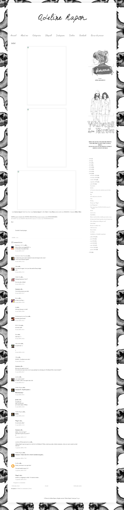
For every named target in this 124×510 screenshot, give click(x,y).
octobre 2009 (93, 179)
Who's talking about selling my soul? (98, 221)
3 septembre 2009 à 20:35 (20, 479)
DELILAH (17, 325)
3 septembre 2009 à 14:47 (20, 470)
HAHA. (92, 188)
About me (24, 35)
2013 (90, 165)
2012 (90, 167)
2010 (90, 171)
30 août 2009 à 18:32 (19, 320)
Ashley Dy (17, 277)
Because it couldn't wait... (95, 225)
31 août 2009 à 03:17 (19, 382)
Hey (91, 194)
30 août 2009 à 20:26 (19, 338)
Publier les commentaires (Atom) (24, 488)
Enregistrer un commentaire (19, 482)
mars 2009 (92, 245)
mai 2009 (92, 241)
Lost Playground (93, 205)
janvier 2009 (93, 249)
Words (91, 210)
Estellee (17, 463)
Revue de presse (97, 35)
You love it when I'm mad (21, 256)
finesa (16, 298)
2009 (90, 173)
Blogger (78, 498)
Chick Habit (92, 223)
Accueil (13, 35)
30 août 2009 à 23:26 (19, 361)
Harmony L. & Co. (19, 245)
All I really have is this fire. (96, 196)
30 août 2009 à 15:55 (19, 284)
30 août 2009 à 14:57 (19, 251)
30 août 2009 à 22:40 (19, 352)
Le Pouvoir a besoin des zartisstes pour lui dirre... (100, 190)
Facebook (82, 35)
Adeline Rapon (18, 387)
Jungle (91, 192)
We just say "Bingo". (94, 203)
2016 (90, 160)
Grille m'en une (93, 227)
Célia (16, 357)
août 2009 (92, 184)
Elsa (16, 334)
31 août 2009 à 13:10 (19, 425)
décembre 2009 (93, 175)
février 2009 (93, 247)
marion (17, 377)
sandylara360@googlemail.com (22, 442)
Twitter (72, 35)
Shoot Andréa (93, 229)
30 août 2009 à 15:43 (19, 261)
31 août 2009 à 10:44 (19, 407)
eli (15, 307)
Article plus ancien (78, 486)
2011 (90, 169)
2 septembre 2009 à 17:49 (20, 458)
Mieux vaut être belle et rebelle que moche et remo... (101, 217)
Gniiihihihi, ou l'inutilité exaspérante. (98, 234)
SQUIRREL (92, 215)
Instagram (60, 35)
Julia (16, 266)
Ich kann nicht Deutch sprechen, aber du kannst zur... (101, 219)
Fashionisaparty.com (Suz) (21, 316)
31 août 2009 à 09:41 (19, 394)
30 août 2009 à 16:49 (19, 302)
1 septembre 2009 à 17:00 (20, 447)
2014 (90, 163)
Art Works (92, 232)
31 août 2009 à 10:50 (19, 416)
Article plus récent (15, 486)
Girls (91, 198)
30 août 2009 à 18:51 (19, 329)
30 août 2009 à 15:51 (19, 272)
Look (17, 237)
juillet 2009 (92, 236)
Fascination (92, 186)
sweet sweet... (93, 212)
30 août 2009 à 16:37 (19, 293)
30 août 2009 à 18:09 (19, 311)
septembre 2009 (93, 182)
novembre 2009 (93, 177)
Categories (37, 35)
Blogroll (48, 35)
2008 (90, 252)
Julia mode (17, 343)
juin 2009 (92, 239)
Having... (92, 200)
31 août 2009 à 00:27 (19, 372)
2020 (90, 158)
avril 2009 (92, 243)
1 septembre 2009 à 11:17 (20, 437)
